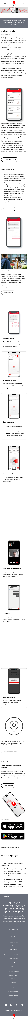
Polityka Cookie (13, 975)
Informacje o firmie (13, 995)
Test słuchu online (13, 942)
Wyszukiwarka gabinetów (10, 751)
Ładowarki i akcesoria (13, 933)
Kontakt (13, 966)
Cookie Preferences (13, 979)
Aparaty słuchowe (13, 929)
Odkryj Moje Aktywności (9, 159)
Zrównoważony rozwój (13, 988)
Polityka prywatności (13, 971)
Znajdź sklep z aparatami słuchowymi (13, 955)
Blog (13, 962)
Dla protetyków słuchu (13, 991)
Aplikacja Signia (13, 936)
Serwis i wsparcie (13, 958)
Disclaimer (13, 982)
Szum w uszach (13, 949)
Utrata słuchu (13, 946)
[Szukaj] (23, 4)
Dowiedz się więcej (8, 209)
